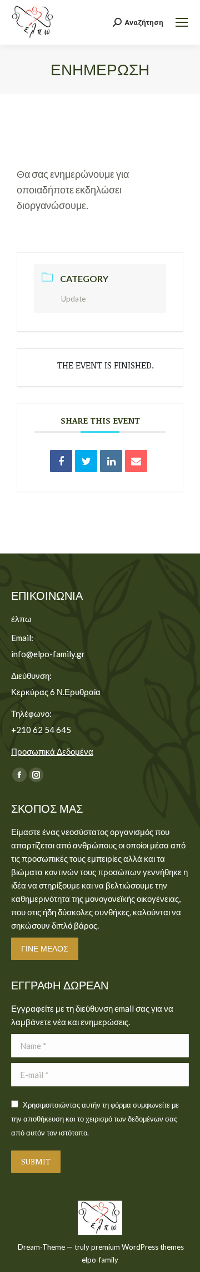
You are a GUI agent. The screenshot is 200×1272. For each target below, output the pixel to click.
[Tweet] (86, 461)
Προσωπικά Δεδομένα (52, 751)
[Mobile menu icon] (181, 22)
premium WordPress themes (137, 1246)
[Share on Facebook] (61, 461)
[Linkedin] (111, 461)
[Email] (136, 461)
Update (73, 298)
